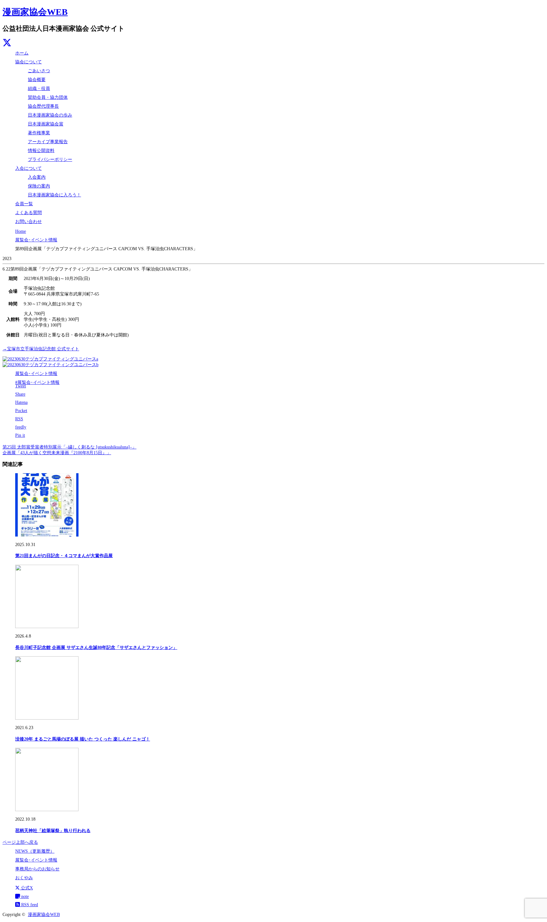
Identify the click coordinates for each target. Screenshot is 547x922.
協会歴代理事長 (43, 106)
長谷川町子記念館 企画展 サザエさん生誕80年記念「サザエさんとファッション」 (96, 647)
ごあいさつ (39, 70)
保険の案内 (39, 186)
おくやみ (24, 877)
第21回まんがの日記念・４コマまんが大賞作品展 (64, 555)
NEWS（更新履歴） (34, 851)
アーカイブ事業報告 (48, 141)
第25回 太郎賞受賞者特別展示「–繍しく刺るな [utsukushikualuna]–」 (69, 447)
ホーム (21, 53)
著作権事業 (39, 132)
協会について (28, 62)
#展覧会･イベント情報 (37, 382)
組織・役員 (39, 88)
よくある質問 (28, 212)
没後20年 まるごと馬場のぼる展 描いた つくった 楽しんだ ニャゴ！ (82, 739)
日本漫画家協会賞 (45, 124)
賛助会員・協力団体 (48, 97)
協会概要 (37, 79)
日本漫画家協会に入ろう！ (54, 195)
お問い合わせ (28, 221)
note (24, 896)
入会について (28, 168)
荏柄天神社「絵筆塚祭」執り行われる (53, 830)
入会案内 (37, 177)
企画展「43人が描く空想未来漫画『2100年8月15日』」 (57, 452)
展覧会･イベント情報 (36, 373)
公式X (26, 888)
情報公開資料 (41, 150)
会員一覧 (24, 203)
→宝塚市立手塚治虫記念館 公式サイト (41, 349)
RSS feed (29, 904)
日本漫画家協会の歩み (50, 115)
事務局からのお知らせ (37, 869)
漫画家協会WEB (35, 12)
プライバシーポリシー (50, 159)
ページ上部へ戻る (20, 842)
